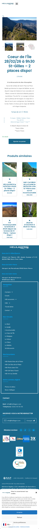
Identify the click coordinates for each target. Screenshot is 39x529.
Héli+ (6, 303)
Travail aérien (9, 307)
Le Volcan (8, 339)
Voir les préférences (19, 522)
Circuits (7, 296)
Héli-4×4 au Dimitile (11, 373)
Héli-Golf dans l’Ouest (12, 370)
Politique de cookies (14, 526)
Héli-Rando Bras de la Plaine (14, 361)
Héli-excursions (9, 299)
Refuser (19, 517)
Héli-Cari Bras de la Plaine (13, 364)
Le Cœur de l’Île (9, 333)
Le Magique (8, 336)
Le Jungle (8, 327)
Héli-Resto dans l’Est (11, 367)
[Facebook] (21, 430)
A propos (8, 292)
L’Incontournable (10, 330)
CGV (15, 487)
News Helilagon (10, 390)
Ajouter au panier (19, 141)
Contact (7, 310)
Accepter (19, 512)
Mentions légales (25, 526)
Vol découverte (9, 348)
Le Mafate (8, 345)
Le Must (7, 324)
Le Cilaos (8, 342)
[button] (36, 492)
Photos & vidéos (10, 387)
